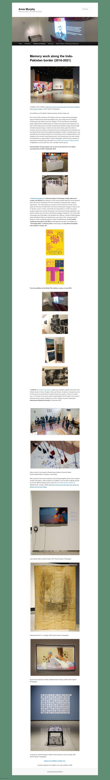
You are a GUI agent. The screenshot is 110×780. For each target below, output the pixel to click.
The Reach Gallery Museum (71, 140)
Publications (28, 43)
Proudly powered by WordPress (55, 772)
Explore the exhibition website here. (55, 761)
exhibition (58, 140)
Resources (50, 43)
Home (20, 43)
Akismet (10, 778)
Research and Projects (39, 43)
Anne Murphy (27, 9)
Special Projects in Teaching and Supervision (67, 43)
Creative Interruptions (37, 198)
